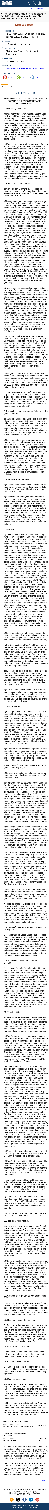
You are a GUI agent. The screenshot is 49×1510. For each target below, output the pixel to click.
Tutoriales (36, 1493)
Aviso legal (42, 1489)
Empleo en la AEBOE (24, 1495)
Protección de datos (30, 1491)
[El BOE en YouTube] (37, 1501)
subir (43, 1480)
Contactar (6, 1489)
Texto (4, 87)
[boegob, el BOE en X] (18, 1501)
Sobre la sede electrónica (21, 1489)
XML (37, 77)
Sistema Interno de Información (20, 1493)
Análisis (14, 87)
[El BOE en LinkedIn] (31, 1501)
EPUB (24, 77)
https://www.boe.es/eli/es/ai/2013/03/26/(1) (25, 68)
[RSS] (12, 1501)
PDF (10, 77)
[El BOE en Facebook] (24, 1501)
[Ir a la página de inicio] (7, 5)
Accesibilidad (16, 1491)
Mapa (34, 1489)
